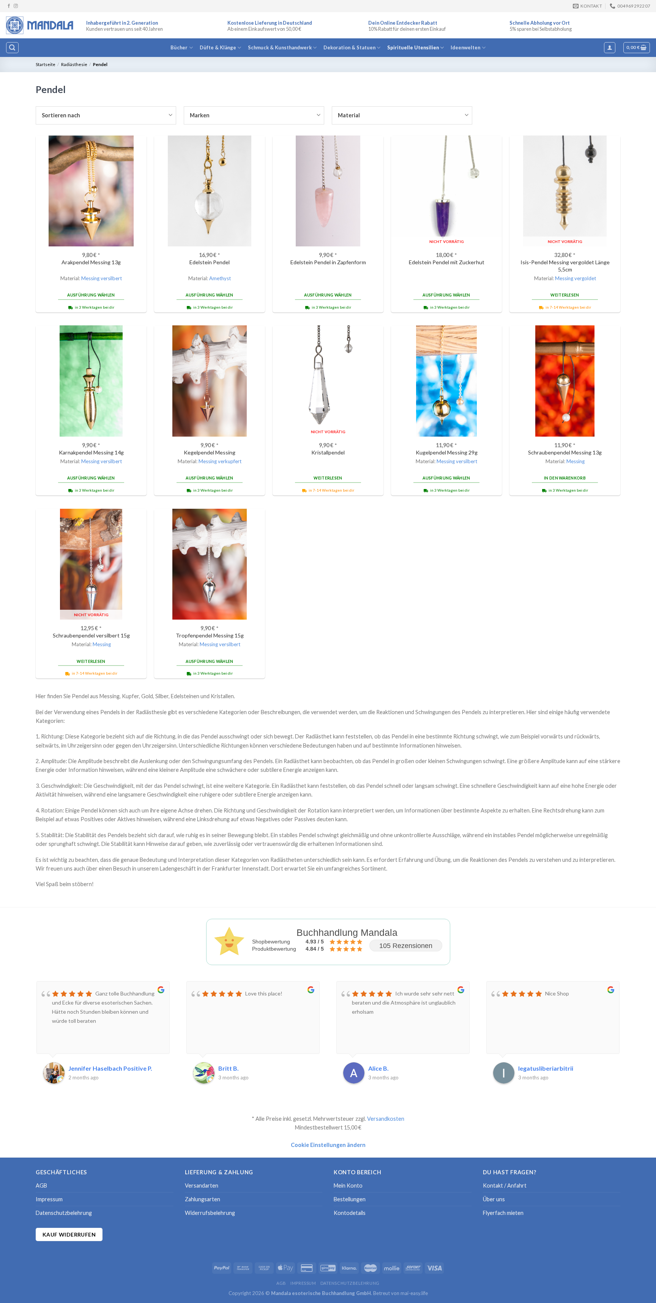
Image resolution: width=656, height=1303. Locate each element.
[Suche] (12, 47)
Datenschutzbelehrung (64, 1213)
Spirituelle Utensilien (413, 47)
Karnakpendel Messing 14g (91, 452)
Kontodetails (350, 1213)
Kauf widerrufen (69, 1234)
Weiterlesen (564, 295)
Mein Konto (348, 1185)
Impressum (49, 1199)
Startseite (45, 64)
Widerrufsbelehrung (210, 1213)
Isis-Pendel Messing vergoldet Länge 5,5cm (565, 266)
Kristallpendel (328, 452)
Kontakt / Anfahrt (505, 1185)
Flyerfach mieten (503, 1213)
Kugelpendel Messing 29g (447, 452)
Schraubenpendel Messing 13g (565, 452)
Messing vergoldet (575, 278)
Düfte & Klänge (218, 47)
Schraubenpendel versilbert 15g (91, 635)
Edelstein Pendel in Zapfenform (328, 262)
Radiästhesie (74, 64)
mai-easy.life (414, 1293)
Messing (575, 461)
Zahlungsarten (202, 1199)
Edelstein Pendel (209, 262)
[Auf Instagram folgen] (16, 6)
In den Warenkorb (565, 478)
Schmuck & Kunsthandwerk (280, 47)
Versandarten (201, 1185)
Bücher (179, 47)
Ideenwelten (465, 47)
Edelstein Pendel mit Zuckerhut (446, 262)
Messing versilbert (101, 278)
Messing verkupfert (220, 461)
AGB (41, 1185)
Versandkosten (385, 1118)
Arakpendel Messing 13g (91, 262)
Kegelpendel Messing (209, 452)
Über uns (494, 1199)
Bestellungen (350, 1199)
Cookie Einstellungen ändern (328, 1145)
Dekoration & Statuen (349, 47)
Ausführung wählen (91, 295)
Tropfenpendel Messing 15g (210, 635)
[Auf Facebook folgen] (9, 6)
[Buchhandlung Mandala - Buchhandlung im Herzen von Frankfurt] (40, 25)
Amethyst (220, 278)
